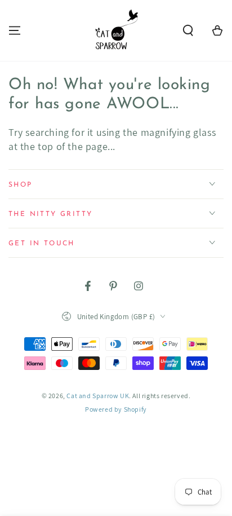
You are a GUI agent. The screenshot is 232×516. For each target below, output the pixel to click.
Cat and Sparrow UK (97, 395)
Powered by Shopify (116, 409)
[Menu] (14, 30)
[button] (188, 30)
